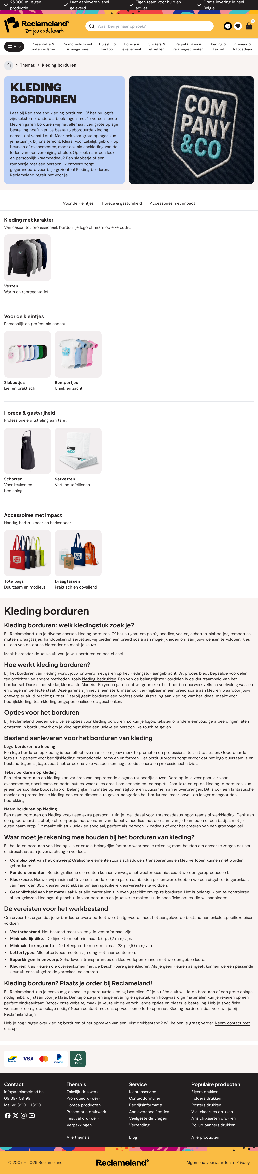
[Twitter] (15, 1115)
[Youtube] (31, 1115)
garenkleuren (137, 966)
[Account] (228, 26)
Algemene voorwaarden (208, 1162)
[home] (36, 26)
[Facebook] (7, 1115)
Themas (27, 65)
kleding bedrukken (99, 679)
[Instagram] (23, 1115)
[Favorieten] (238, 26)
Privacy (243, 1162)
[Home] (8, 65)
